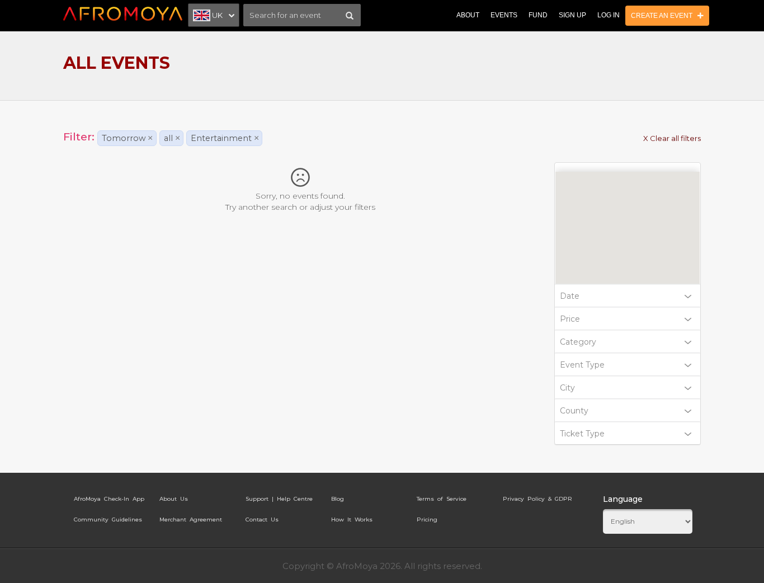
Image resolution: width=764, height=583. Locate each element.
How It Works (351, 519)
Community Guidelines (108, 519)
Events (504, 15)
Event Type (582, 365)
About (467, 15)
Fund (538, 15)
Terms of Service (441, 498)
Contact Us (262, 519)
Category (578, 342)
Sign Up (572, 15)
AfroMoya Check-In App (109, 498)
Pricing (427, 519)
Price (570, 319)
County (574, 411)
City (567, 388)
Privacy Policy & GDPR (537, 498)
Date (569, 296)
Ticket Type (582, 434)
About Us (173, 498)
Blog (337, 498)
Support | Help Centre (279, 498)
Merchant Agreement (190, 519)
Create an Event (664, 16)
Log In (608, 15)
